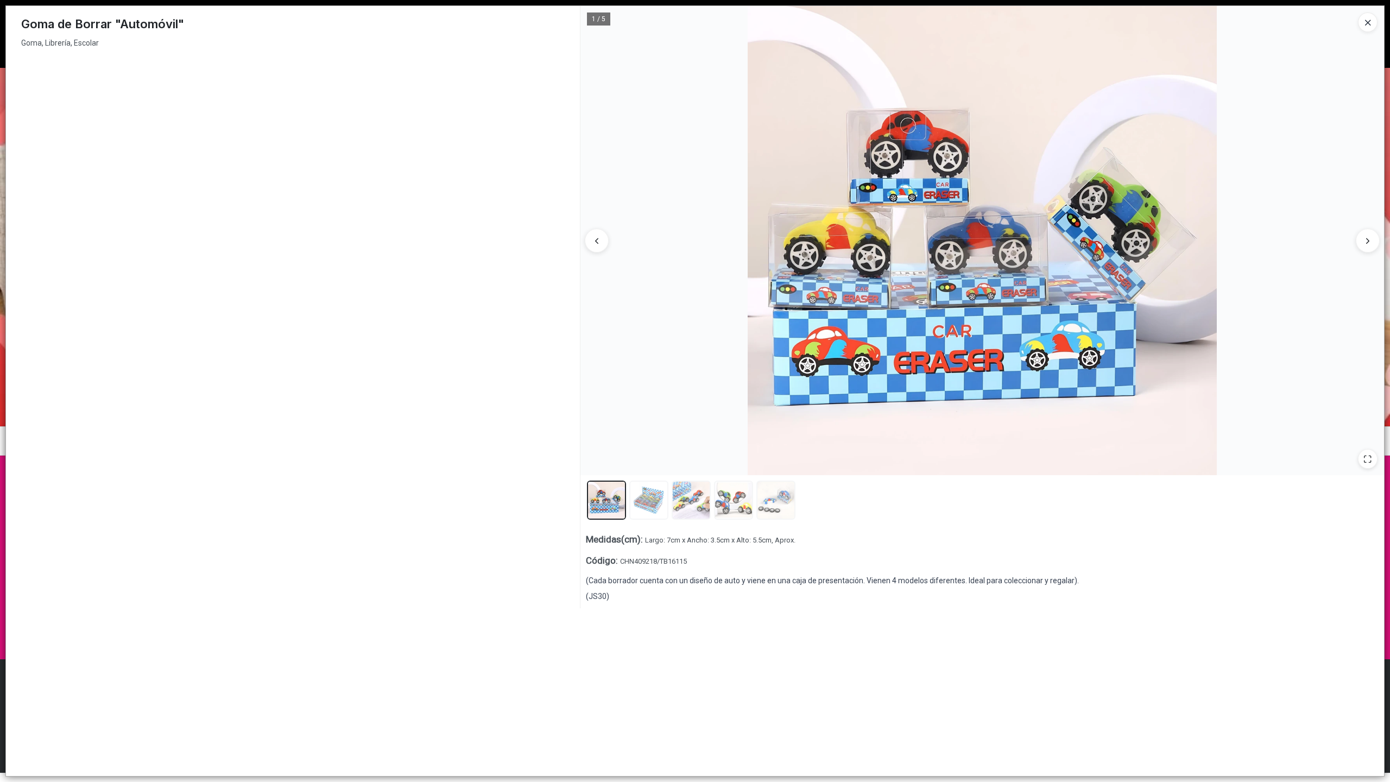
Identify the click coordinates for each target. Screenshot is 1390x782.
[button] (606, 500)
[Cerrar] (1368, 22)
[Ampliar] (1368, 459)
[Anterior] (597, 241)
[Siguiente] (1368, 241)
